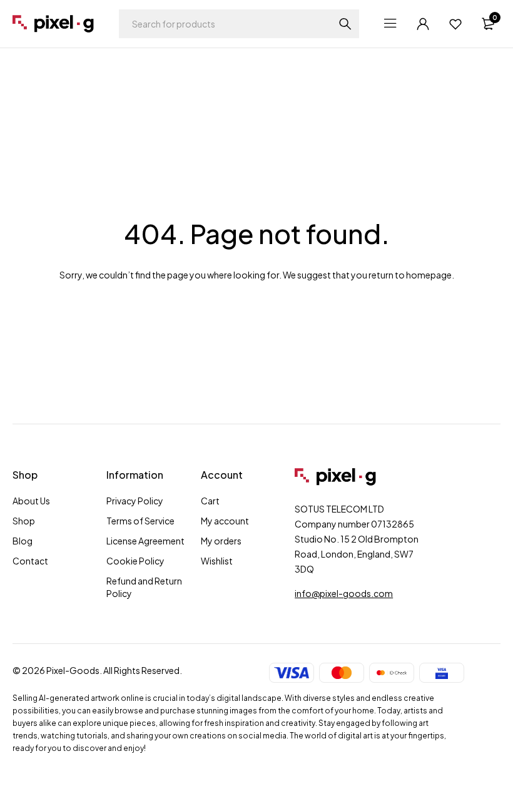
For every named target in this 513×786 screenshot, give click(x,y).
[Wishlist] (455, 23)
